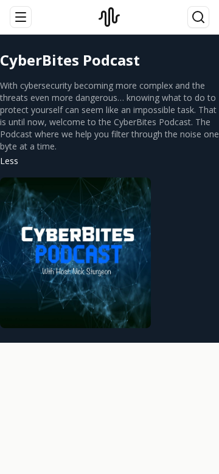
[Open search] (198, 17)
